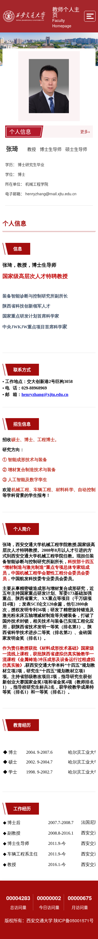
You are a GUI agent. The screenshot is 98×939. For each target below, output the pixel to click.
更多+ (85, 131)
